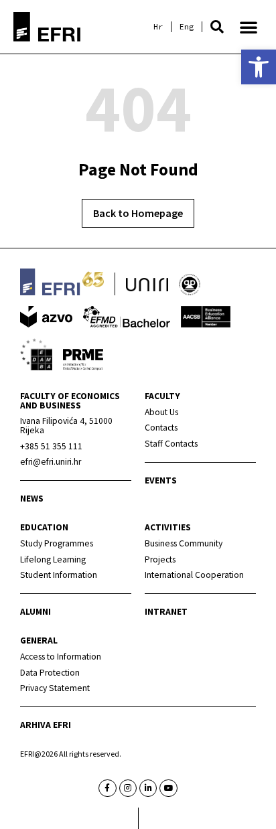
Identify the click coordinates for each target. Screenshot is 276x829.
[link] (258, 67)
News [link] (32, 498)
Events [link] (161, 480)
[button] (217, 26)
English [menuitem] (187, 26)
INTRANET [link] (166, 611)
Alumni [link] (35, 611)
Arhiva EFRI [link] (45, 725)
